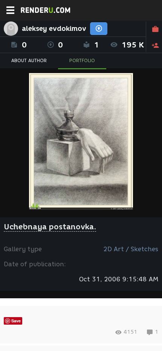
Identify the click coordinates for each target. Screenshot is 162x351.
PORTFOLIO (82, 60)
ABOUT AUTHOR (29, 60)
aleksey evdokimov (54, 28)
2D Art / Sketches (130, 249)
